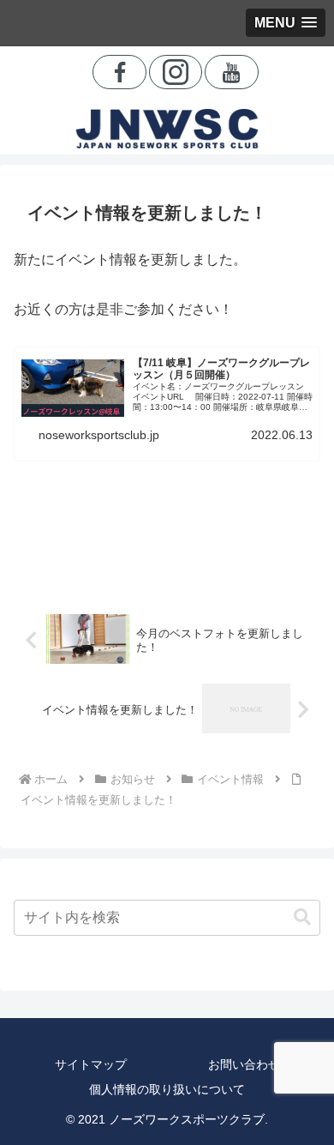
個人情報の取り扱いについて (167, 1089)
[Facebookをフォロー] (119, 72)
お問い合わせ (244, 1064)
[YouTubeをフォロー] (232, 72)
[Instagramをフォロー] (176, 72)
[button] (302, 917)
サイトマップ (91, 1064)
